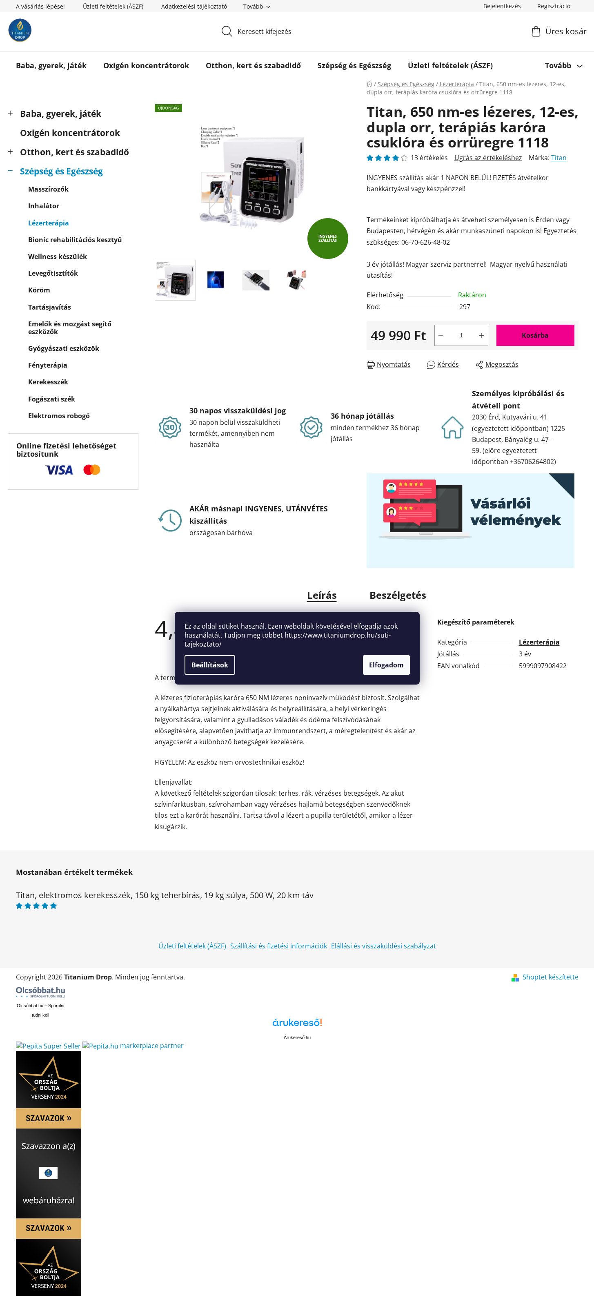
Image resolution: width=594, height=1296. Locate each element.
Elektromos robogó (59, 415)
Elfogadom (386, 664)
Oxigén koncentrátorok (70, 132)
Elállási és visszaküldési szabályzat (383, 945)
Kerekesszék (48, 381)
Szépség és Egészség (61, 171)
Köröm (39, 290)
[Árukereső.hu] (297, 1025)
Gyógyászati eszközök (63, 348)
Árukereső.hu (297, 1037)
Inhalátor (43, 205)
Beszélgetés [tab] (397, 595)
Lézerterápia (48, 223)
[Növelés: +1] (482, 335)
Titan (559, 157)
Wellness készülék (57, 256)
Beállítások (209, 664)
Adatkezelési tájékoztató (194, 6)
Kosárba (535, 335)
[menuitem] (51, 65)
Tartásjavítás (49, 307)
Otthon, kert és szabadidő (74, 152)
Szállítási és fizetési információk (278, 945)
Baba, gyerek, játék (60, 113)
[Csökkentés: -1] (441, 335)
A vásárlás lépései (40, 6)
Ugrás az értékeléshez (488, 157)
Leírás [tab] (322, 595)
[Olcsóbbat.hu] (40, 992)
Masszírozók (48, 189)
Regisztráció (553, 6)
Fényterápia (47, 365)
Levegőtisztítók (53, 273)
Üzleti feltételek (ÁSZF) (113, 6)
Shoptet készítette (550, 977)
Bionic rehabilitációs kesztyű (75, 239)
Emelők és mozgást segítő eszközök (69, 327)
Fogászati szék (51, 399)
